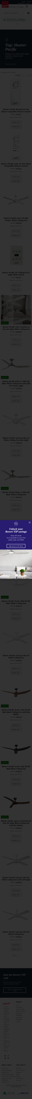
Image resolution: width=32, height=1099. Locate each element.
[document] (16, 549)
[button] (29, 522)
